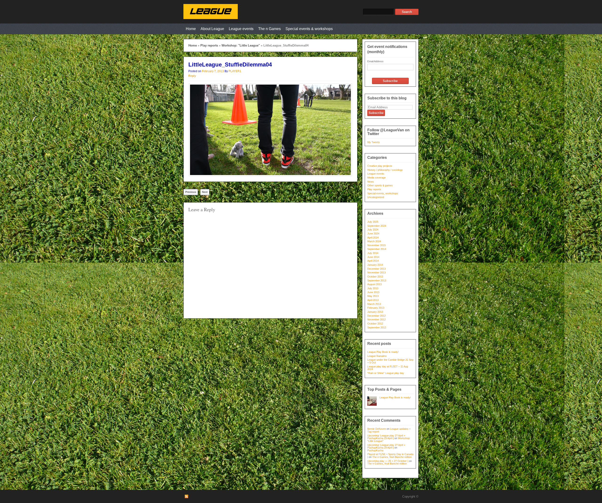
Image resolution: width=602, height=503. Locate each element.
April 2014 (373, 260)
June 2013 (373, 292)
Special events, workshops (382, 193)
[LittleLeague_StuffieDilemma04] (270, 175)
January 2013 (375, 311)
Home (191, 29)
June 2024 (373, 233)
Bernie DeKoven (376, 428)
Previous (190, 192)
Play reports (209, 45)
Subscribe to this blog (387, 98)
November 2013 (376, 272)
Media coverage (376, 177)
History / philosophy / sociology (385, 169)
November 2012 (376, 319)
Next (205, 192)
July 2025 (372, 221)
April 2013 (373, 300)
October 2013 (375, 276)
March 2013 (374, 304)
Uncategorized (375, 197)
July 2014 (372, 253)
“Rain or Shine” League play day (385, 373)
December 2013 (376, 268)
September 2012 (376, 327)
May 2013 (373, 296)
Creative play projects (379, 165)
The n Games (269, 29)
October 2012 (375, 323)
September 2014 (376, 249)
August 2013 (374, 284)
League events (241, 29)
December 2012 (376, 315)
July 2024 (372, 229)
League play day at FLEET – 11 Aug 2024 (387, 368)
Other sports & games (380, 185)
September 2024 (376, 225)
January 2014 (375, 264)
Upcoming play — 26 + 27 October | (387, 461)
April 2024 (373, 237)
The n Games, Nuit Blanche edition (392, 457)
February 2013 (375, 307)
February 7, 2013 (213, 71)
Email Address (375, 61)
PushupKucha (375, 450)
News (370, 181)
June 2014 (373, 257)
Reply (192, 76)
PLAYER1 (235, 71)
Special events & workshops (309, 29)
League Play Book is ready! (383, 352)
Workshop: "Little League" (241, 45)
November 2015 (376, 245)
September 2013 (376, 280)
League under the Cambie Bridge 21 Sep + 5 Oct (390, 361)
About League (212, 29)
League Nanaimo (377, 356)
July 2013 (372, 288)
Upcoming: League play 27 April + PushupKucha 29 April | (386, 437)
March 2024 (374, 241)
